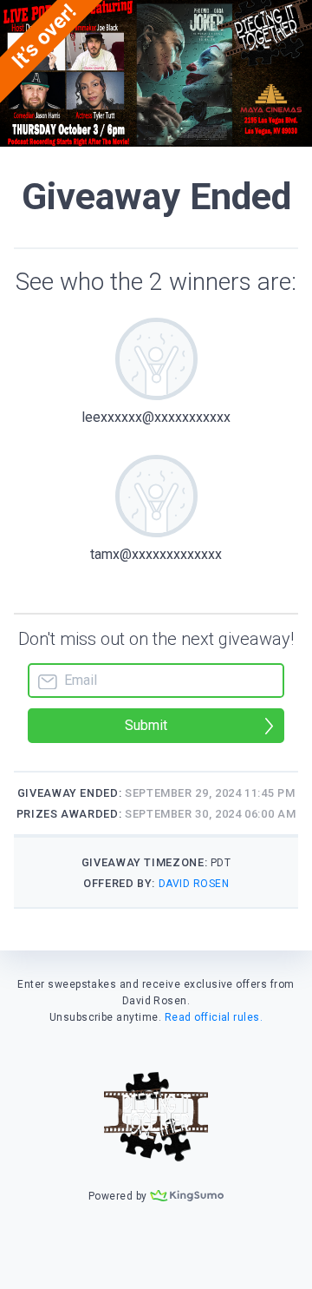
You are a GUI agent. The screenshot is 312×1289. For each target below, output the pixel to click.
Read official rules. (214, 1017)
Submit (146, 725)
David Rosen (194, 884)
